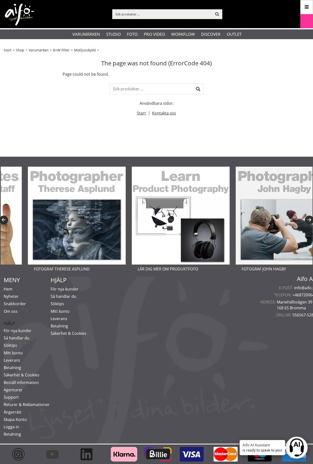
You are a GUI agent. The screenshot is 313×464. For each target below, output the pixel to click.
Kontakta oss (164, 113)
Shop (20, 50)
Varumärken (86, 34)
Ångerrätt (13, 412)
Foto (132, 34)
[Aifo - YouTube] (55, 454)
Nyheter (11, 296)
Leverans (12, 360)
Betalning (12, 367)
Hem (8, 289)
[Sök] (198, 88)
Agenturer (13, 390)
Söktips (10, 345)
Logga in (11, 426)
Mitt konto (13, 353)
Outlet (234, 34)
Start (7, 50)
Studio (113, 34)
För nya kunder (18, 330)
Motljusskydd (85, 50)
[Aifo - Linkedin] (89, 454)
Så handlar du (16, 338)
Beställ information (21, 382)
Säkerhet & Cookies (21, 375)
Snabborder (15, 303)
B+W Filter (61, 50)
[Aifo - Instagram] (21, 454)
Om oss (11, 311)
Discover (211, 34)
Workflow (183, 34)
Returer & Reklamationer (27, 404)
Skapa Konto (15, 419)
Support (11, 397)
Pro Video (154, 34)
